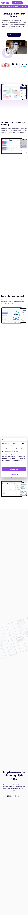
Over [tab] (23, 443)
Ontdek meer (23, 6)
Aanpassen (13, 474)
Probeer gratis (17, 2)
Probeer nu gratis (13, 34)
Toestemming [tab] (5, 443)
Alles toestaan (14, 469)
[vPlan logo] (5, 2)
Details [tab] (14, 443)
